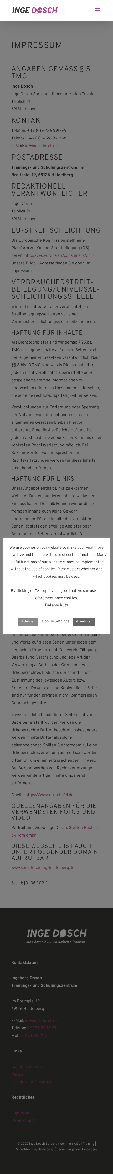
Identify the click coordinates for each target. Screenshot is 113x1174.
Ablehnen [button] (28, 622)
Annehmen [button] (84, 622)
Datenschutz (56, 605)
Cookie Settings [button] (55, 621)
